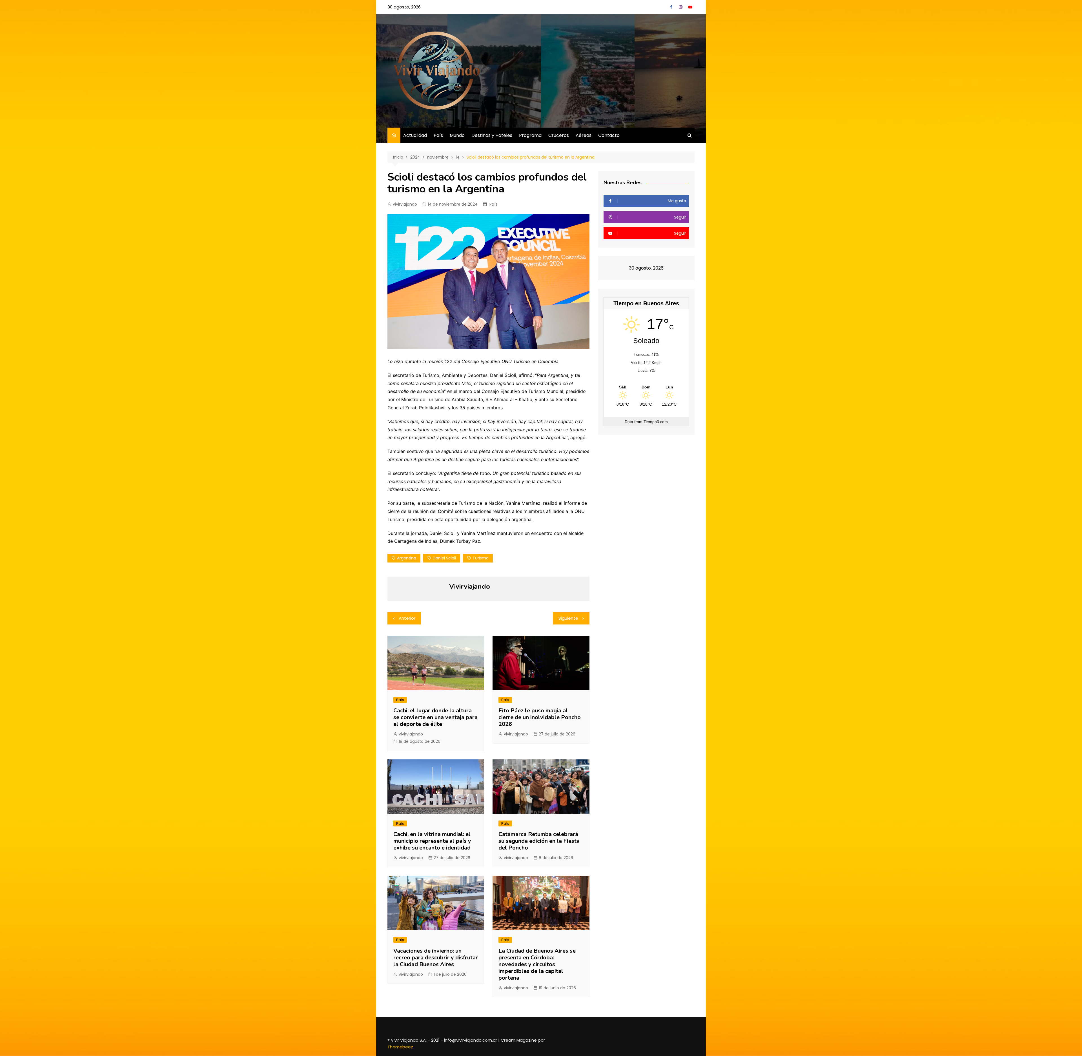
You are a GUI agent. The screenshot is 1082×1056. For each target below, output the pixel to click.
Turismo (481, 558)
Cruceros (558, 135)
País (438, 135)
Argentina (406, 558)
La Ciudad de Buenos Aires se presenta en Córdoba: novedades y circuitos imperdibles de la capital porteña (537, 964)
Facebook (671, 7)
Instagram (681, 7)
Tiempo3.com (656, 421)
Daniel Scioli (444, 558)
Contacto (609, 135)
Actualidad (415, 135)
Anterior (407, 618)
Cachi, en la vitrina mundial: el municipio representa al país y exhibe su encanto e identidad (432, 841)
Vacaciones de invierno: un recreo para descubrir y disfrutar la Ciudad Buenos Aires (435, 957)
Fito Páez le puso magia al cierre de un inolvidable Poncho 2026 (539, 717)
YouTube (690, 7)
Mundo (457, 135)
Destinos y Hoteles (491, 135)
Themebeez (400, 1047)
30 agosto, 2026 (404, 7)
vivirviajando (405, 204)
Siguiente (568, 618)
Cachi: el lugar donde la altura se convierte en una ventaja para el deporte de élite (435, 717)
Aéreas (583, 135)
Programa (530, 135)
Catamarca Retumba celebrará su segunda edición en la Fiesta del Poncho (539, 841)
